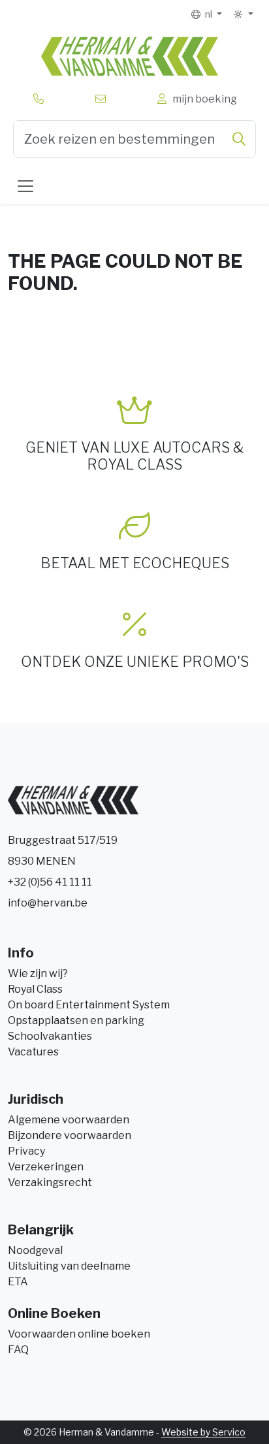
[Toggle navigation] (25, 186)
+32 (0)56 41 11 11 (50, 882)
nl (207, 14)
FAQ (18, 1349)
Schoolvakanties (50, 1036)
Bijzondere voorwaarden (69, 1135)
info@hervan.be (47, 903)
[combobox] (134, 139)
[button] (243, 14)
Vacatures (33, 1052)
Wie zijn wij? (38, 973)
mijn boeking (202, 99)
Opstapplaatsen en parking (76, 1020)
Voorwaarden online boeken (79, 1334)
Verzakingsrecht (50, 1182)
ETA (18, 1282)
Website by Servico (203, 1431)
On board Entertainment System (89, 1005)
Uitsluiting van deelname (69, 1266)
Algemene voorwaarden (68, 1120)
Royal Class (35, 989)
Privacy (26, 1151)
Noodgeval (35, 1250)
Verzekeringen (46, 1167)
